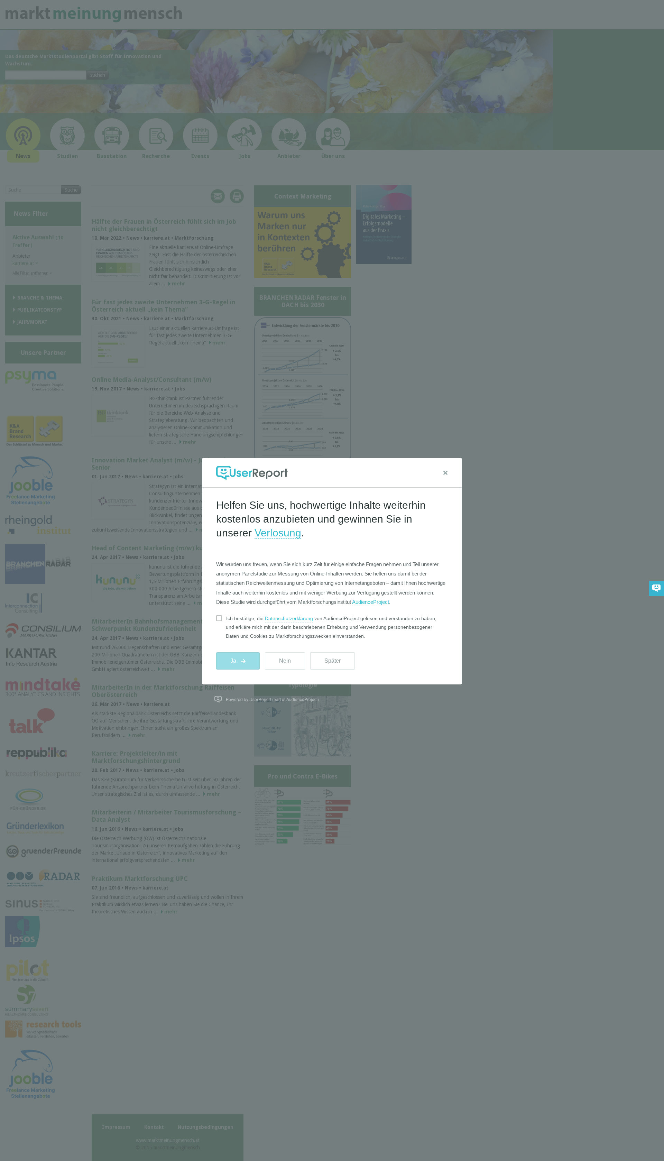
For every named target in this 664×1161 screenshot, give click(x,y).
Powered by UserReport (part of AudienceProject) (272, 699)
